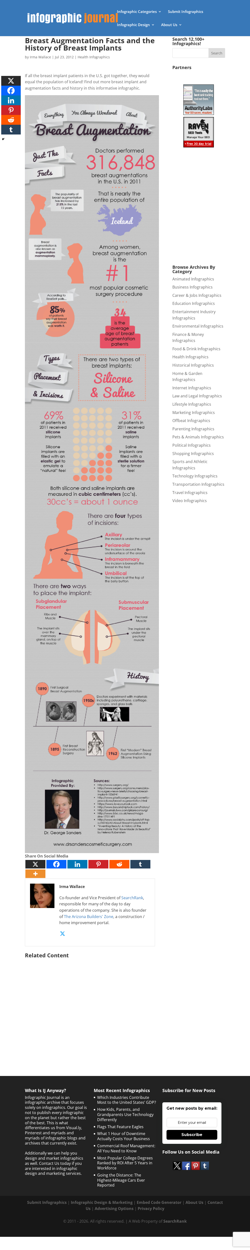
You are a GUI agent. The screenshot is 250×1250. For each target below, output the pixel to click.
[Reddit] (119, 864)
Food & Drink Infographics (196, 348)
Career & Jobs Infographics (196, 295)
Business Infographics (192, 287)
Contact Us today (55, 1163)
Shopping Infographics (193, 453)
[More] (35, 873)
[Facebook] (56, 864)
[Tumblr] (140, 864)
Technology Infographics (195, 476)
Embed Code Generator (159, 1202)
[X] (35, 864)
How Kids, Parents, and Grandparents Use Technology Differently (125, 1114)
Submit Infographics (185, 12)
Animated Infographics (193, 279)
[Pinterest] (98, 864)
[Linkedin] (77, 864)
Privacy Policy (151, 1208)
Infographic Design (133, 25)
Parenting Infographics (193, 429)
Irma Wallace (40, 57)
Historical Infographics (193, 365)
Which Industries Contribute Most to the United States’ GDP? (126, 1100)
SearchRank (132, 897)
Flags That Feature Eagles (120, 1126)
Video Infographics (189, 500)
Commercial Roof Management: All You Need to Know (126, 1148)
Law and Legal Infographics (197, 396)
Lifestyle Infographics (191, 404)
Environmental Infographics (197, 326)
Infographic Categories (137, 12)
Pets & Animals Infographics (198, 437)
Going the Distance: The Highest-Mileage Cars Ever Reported (121, 1180)
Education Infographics (193, 303)
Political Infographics (191, 445)
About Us (169, 25)
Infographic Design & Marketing (102, 1202)
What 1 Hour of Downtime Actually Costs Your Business (123, 1136)
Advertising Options (114, 1208)
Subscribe (191, 1134)
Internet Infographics (191, 388)
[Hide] (3, 139)
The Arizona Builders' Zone (88, 916)
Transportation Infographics (198, 484)
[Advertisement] (92, 1007)
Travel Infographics (190, 492)
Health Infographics (94, 57)
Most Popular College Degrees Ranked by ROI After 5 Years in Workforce (125, 1163)
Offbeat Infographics (191, 420)
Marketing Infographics (193, 412)
